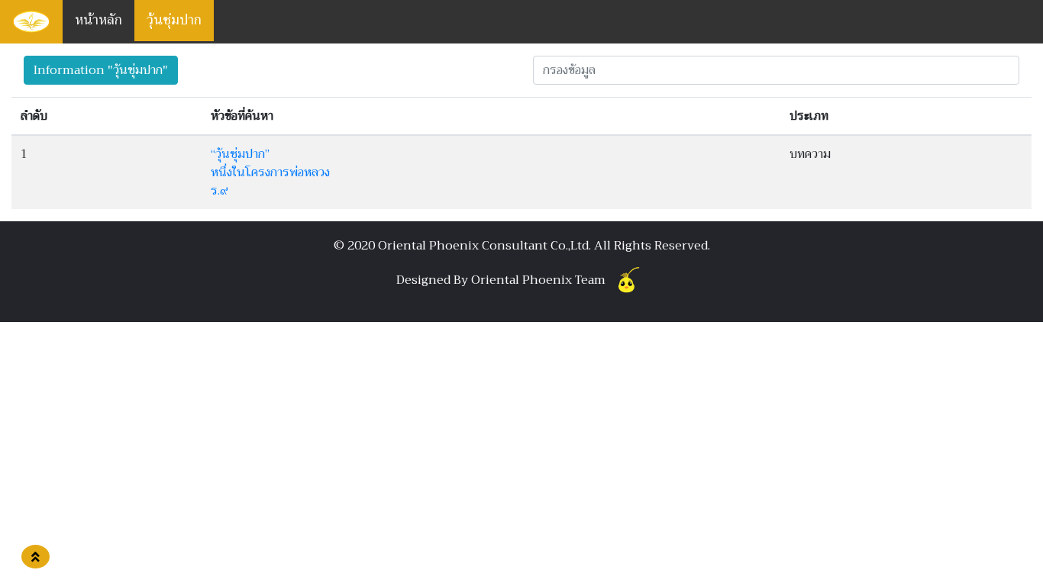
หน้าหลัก (98, 20)
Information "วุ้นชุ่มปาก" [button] (101, 70)
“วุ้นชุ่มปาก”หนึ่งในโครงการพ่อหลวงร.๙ (270, 172)
